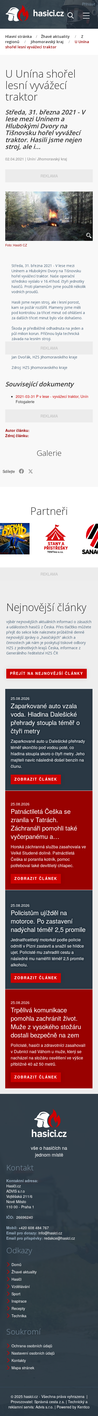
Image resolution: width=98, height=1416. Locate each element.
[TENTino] (46, 538)
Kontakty (18, 1360)
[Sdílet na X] (30, 471)
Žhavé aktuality (55, 36)
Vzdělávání (20, 1286)
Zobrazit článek (35, 779)
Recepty (18, 1308)
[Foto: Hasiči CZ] (49, 216)
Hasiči (16, 1279)
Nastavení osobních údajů (33, 1353)
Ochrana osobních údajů (31, 1345)
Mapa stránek (22, 1367)
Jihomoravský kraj (47, 41)
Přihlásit (88, 4)
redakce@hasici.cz (59, 1238)
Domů (16, 1264)
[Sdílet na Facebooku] (21, 471)
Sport (15, 1293)
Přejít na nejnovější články (46, 673)
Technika (18, 1315)
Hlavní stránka (18, 36)
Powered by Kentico (73, 1406)
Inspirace (19, 1301)
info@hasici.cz (50, 1232)
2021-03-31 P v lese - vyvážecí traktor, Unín (52, 396)
